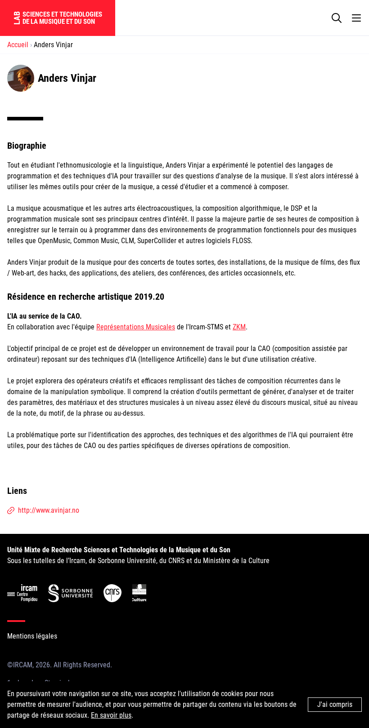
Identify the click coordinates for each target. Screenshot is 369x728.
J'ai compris (334, 704)
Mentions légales (32, 636)
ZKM (239, 327)
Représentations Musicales (135, 327)
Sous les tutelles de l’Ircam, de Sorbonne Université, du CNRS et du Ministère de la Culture (138, 555)
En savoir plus (111, 715)
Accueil (17, 44)
